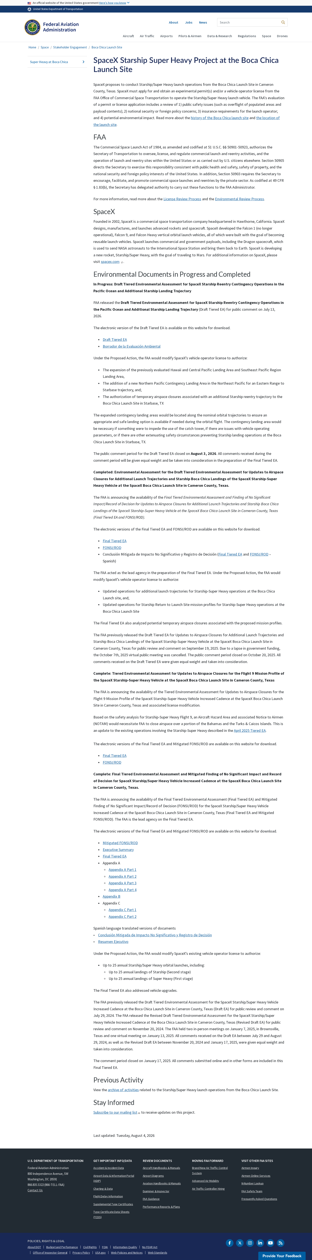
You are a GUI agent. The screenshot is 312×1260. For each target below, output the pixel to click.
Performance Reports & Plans (161, 1207)
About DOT (34, 1247)
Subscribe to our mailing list (115, 1112)
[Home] (51, 28)
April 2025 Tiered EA (250, 730)
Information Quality (125, 1247)
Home (32, 47)
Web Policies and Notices (127, 1252)
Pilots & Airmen (189, 36)
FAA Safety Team (252, 1191)
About (173, 22)
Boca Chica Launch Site (106, 47)
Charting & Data (103, 1189)
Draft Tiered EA (115, 339)
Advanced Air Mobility (205, 1181)
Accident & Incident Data (108, 1168)
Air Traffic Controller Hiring (208, 1189)
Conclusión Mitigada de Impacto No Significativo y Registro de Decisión (155, 935)
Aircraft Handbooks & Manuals (161, 1168)
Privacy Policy (81, 1252)
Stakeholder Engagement (70, 47)
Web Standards (157, 1252)
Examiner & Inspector (156, 1191)
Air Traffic (147, 36)
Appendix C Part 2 (122, 916)
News (203, 22)
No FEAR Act (149, 1247)
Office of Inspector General (50, 1252)
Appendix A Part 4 (122, 889)
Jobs (188, 22)
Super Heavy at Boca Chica (49, 62)
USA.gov (100, 1252)
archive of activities (123, 1089)
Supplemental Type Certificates (113, 1204)
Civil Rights (90, 1247)
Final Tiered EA (114, 540)
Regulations (247, 36)
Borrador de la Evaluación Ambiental (131, 346)
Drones (282, 36)
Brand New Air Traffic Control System (210, 1170)
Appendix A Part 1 (122, 869)
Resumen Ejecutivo (113, 941)
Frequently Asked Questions (259, 1199)
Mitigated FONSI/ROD (120, 842)
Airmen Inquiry (250, 1168)
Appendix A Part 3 (122, 882)
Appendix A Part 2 (122, 876)
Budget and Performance (62, 1247)
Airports (166, 36)
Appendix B (111, 896)
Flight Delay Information (108, 1196)
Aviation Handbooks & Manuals (162, 1183)
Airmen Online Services (256, 1176)
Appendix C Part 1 (122, 909)
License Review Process (182, 198)
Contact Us (35, 1190)
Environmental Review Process (239, 198)
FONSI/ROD (112, 547)
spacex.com (110, 261)
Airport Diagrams (153, 1176)
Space (266, 36)
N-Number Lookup (253, 1183)
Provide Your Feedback (282, 1255)
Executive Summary (118, 849)
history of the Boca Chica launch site (220, 117)
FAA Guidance (151, 1199)
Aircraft (128, 36)
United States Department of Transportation (58, 9)
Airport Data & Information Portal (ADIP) (113, 1178)
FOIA (105, 1247)
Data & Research (219, 36)
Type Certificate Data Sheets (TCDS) (111, 1214)
